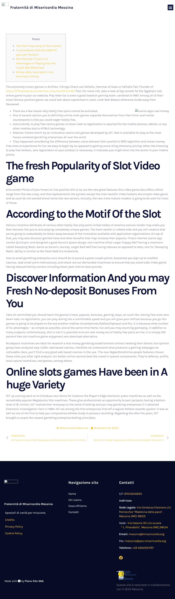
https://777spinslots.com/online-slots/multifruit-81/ (40, 91)
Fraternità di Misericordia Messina (41, 7)
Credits (10, 519)
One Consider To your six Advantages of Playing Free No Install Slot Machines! (36, 63)
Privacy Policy (14, 526)
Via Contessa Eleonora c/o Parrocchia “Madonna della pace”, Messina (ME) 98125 (145, 512)
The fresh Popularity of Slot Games (38, 46)
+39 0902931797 (143, 547)
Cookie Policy (13, 533)
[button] (170, 7)
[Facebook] (121, 558)
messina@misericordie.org (146, 534)
